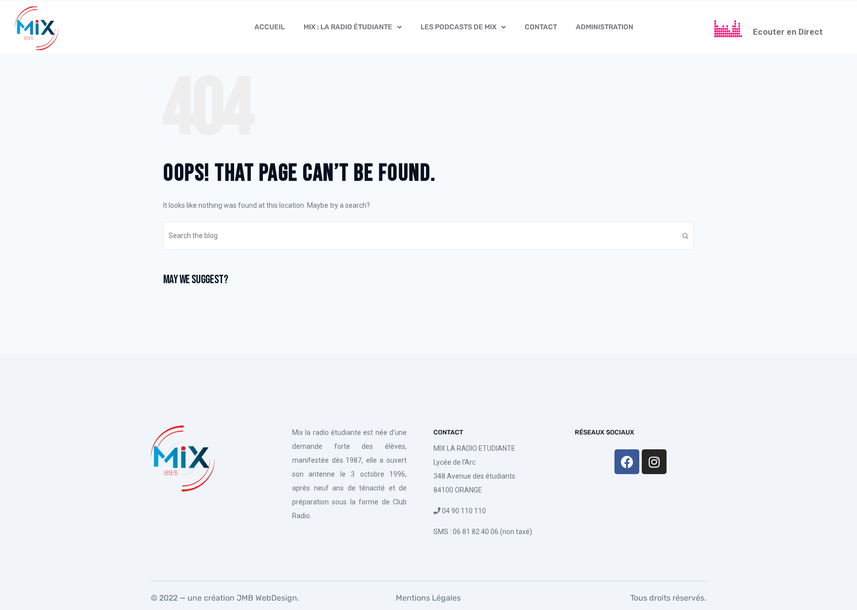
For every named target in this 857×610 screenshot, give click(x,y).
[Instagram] (654, 461)
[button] (352, 27)
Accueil (269, 27)
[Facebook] (626, 461)
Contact (541, 27)
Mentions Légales (428, 598)
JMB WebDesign (266, 598)
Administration (604, 27)
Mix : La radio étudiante (348, 27)
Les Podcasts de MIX (458, 27)
